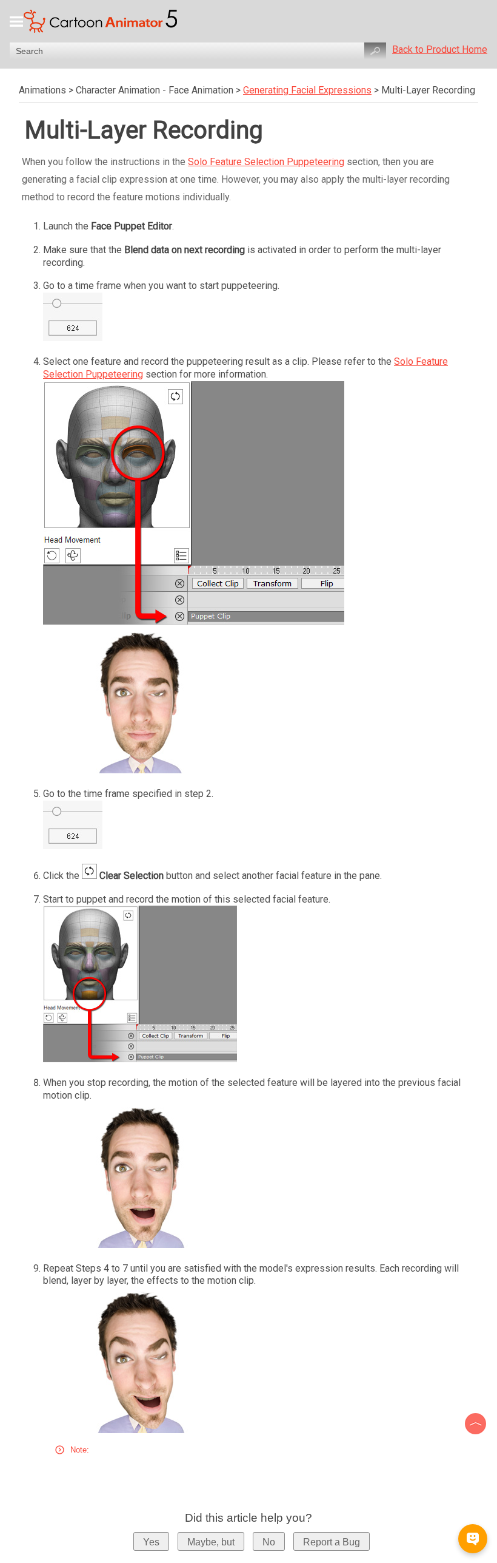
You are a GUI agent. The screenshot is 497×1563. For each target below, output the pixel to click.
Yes (151, 1542)
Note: (79, 1449)
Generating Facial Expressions (307, 90)
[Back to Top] (477, 1423)
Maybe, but (211, 1542)
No (268, 1542)
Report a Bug (331, 1542)
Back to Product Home (439, 49)
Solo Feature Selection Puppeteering (266, 162)
